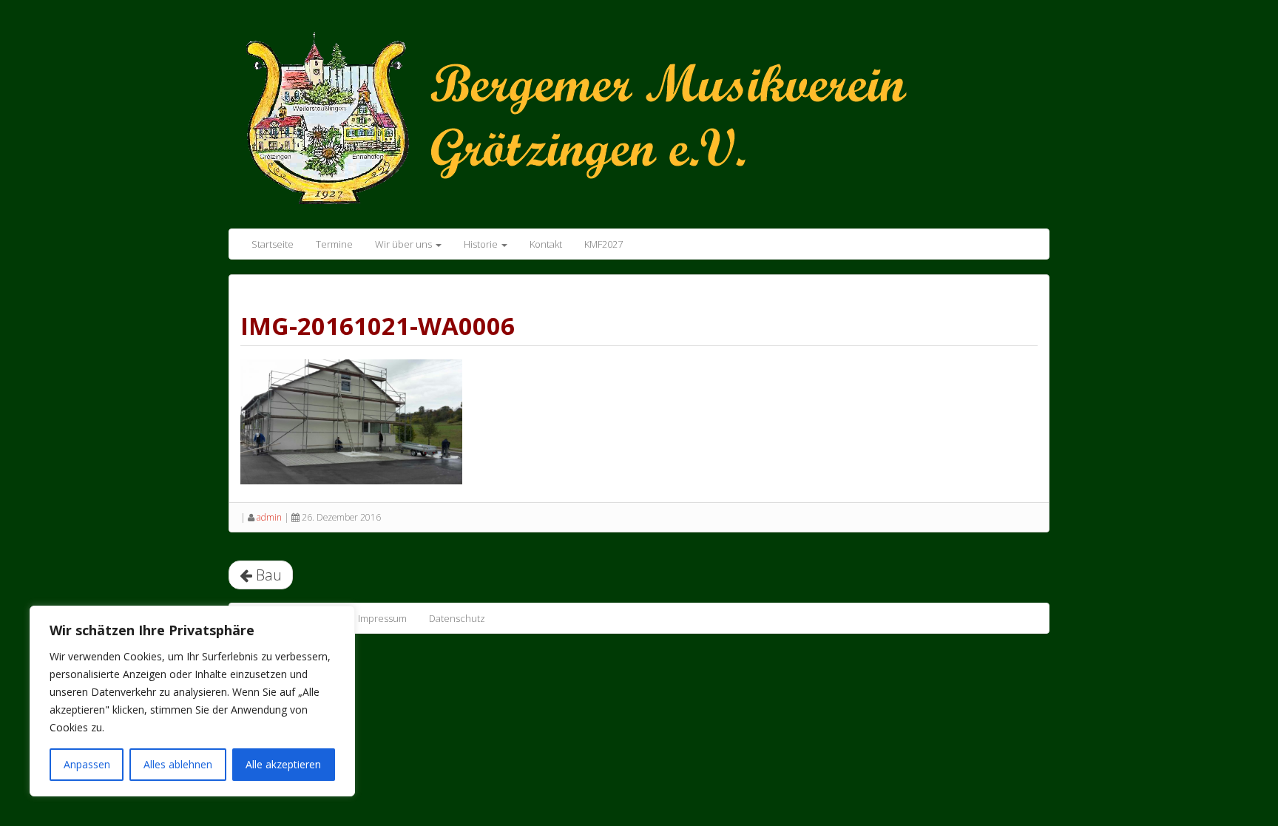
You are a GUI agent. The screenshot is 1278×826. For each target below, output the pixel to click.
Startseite (272, 244)
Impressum (382, 618)
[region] (192, 701)
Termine (334, 244)
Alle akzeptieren (283, 764)
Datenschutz (457, 618)
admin (269, 517)
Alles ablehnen (177, 764)
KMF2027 (603, 244)
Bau (267, 575)
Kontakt (546, 244)
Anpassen (87, 764)
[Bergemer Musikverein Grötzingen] (598, 116)
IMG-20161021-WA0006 (377, 325)
